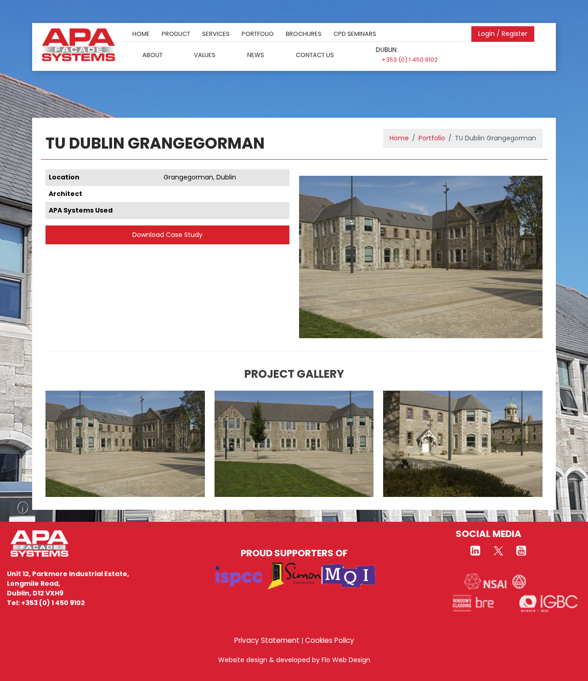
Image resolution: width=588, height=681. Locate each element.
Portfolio (258, 33)
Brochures (304, 33)
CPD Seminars (355, 33)
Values (204, 54)
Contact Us (315, 54)
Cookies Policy (329, 640)
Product (176, 33)
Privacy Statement (267, 640)
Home (141, 33)
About (152, 54)
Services (216, 33)
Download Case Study (167, 234)
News (255, 54)
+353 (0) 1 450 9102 (410, 59)
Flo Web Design (346, 659)
